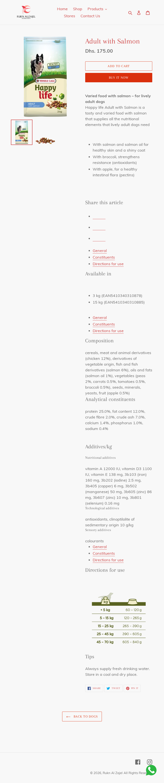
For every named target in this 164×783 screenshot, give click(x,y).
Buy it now (119, 78)
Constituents (104, 257)
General (100, 250)
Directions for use (108, 263)
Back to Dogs (85, 716)
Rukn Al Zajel (113, 773)
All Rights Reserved (138, 773)
